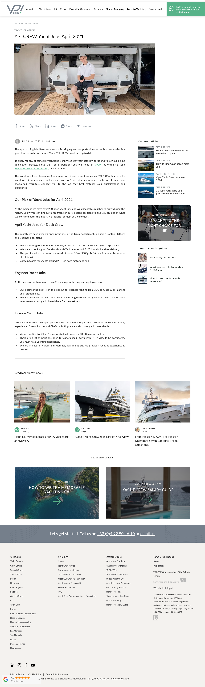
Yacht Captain (16, 561)
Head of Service (17, 618)
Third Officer (16, 574)
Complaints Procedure (57, 674)
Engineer (14, 591)
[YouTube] (32, 665)
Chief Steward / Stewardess (23, 613)
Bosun (13, 578)
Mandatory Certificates (116, 565)
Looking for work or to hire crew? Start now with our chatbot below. (188, 9)
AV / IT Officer (17, 596)
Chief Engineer (17, 587)
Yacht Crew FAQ (113, 600)
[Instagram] (19, 665)
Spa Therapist (16, 635)
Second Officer (17, 570)
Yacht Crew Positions (115, 561)
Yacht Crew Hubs (113, 591)
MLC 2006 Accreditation (69, 574)
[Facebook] (26, 665)
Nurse (13, 639)
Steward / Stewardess (20, 626)
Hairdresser (15, 648)
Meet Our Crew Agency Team (71, 578)
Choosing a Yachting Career (118, 596)
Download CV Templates (117, 574)
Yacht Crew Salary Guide (117, 604)
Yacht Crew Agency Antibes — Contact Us (77, 596)
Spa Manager (16, 631)
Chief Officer (16, 565)
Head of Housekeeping (20, 622)
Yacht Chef (15, 604)
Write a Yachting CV (115, 578)
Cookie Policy (34, 674)
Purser (13, 609)
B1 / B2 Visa (111, 570)
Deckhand (14, 583)
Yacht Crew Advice (66, 565)
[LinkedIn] (12, 665)
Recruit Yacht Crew (66, 587)
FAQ (60, 591)
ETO (12, 600)
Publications (158, 565)
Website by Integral (162, 588)
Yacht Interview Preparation (118, 583)
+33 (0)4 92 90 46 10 (116, 533)
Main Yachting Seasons (116, 587)
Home (61, 561)
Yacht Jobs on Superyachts (70, 583)
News (156, 561)
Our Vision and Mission (68, 570)
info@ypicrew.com (120, 678)
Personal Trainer (17, 644)
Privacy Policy (17, 674)
